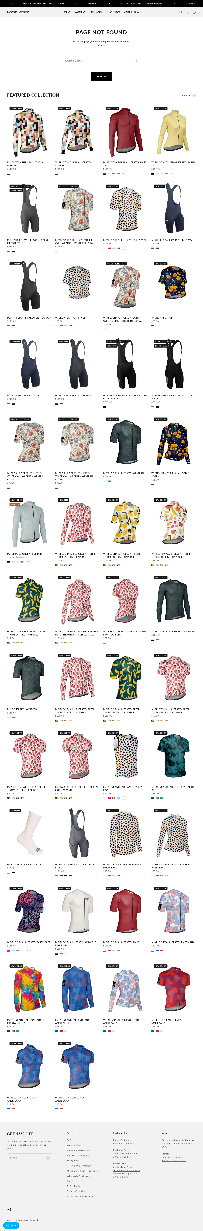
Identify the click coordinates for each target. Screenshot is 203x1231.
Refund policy (74, 1186)
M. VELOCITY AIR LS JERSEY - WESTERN (173, 631)
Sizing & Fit (73, 1160)
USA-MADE (75, 3)
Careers (71, 1181)
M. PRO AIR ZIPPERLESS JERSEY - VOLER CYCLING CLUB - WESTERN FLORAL (74, 476)
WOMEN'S (80, 12)
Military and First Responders (83, 1170)
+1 (124, 248)
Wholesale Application (79, 1176)
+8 (172, 173)
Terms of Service (76, 1191)
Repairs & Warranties (78, 1150)
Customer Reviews (172, 1157)
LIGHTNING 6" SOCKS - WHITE (24, 864)
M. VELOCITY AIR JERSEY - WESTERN (123, 473)
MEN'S (67, 12)
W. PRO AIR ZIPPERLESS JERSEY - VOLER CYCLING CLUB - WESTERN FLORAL (26, 476)
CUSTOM (115, 12)
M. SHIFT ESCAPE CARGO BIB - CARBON (29, 317)
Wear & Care (74, 1145)
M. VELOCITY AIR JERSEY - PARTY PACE (124, 240)
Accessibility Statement (80, 1196)
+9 (124, 173)
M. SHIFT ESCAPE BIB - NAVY (23, 395)
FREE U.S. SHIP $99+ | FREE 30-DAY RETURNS (25, 3)
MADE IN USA (131, 12)
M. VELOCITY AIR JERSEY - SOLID (121, 942)
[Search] (136, 60)
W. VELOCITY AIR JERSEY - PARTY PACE (28, 942)
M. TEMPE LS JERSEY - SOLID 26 (24, 554)
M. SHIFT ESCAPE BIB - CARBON (73, 395)
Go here (124, 1140)
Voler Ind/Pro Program (79, 1165)
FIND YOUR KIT (98, 12)
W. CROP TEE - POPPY (163, 317)
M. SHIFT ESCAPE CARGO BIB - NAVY (171, 240)
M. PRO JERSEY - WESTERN (22, 709)
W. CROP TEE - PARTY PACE (70, 317)
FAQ (69, 1140)
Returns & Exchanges (78, 1155)
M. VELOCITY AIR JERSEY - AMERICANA (173, 942)
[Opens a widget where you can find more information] (11, 1226)
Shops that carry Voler (174, 1160)
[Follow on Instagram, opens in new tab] (9, 1210)
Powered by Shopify (30, 1220)
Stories (166, 1153)
